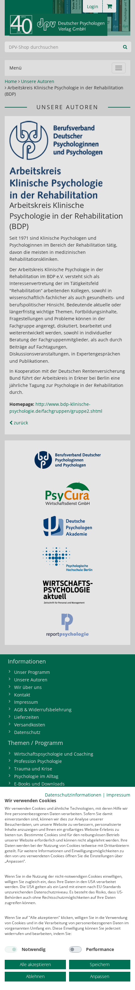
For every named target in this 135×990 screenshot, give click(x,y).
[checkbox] (11, 949)
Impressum (118, 795)
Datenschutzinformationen (73, 795)
